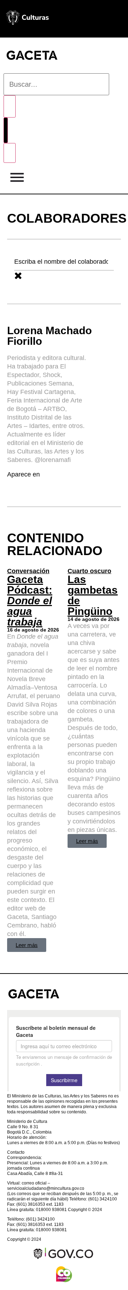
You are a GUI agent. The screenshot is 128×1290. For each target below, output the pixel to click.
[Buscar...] (56, 84)
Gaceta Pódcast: (29, 600)
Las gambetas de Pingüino (93, 595)
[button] (17, 179)
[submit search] (10, 106)
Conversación (28, 571)
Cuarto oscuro (89, 571)
